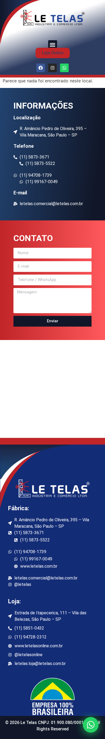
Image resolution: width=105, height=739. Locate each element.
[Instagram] (52, 68)
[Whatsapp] (64, 68)
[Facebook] (40, 68)
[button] (52, 44)
